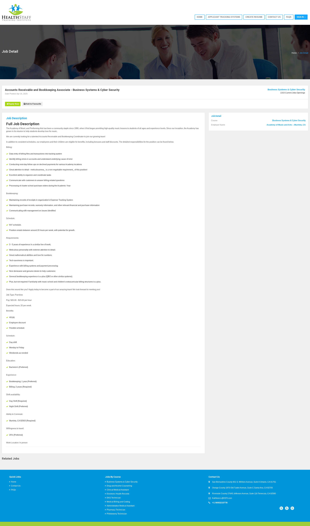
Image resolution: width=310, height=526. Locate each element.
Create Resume (254, 17)
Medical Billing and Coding (118, 502)
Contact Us (15, 486)
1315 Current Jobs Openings (292, 93)
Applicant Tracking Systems (224, 17)
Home (200, 17)
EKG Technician (114, 498)
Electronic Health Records (118, 494)
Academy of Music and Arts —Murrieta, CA (286, 125)
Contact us (274, 17)
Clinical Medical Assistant (118, 490)
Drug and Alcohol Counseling (119, 486)
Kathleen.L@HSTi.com (222, 498)
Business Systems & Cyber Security (286, 89)
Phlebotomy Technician (117, 514)
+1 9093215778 (219, 502)
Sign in (300, 17)
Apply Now (13, 104)
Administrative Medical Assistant (120, 506)
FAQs (288, 17)
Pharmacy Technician (116, 510)
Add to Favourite (33, 104)
